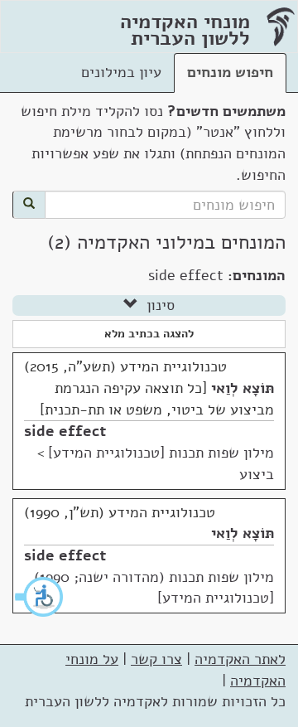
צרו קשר (156, 659)
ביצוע (256, 474)
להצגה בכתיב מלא (149, 334)
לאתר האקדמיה (240, 659)
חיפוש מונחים (230, 72)
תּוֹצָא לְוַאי (242, 388)
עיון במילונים (121, 72)
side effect (65, 431)
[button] (40, 597)
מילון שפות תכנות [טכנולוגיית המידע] (161, 453)
